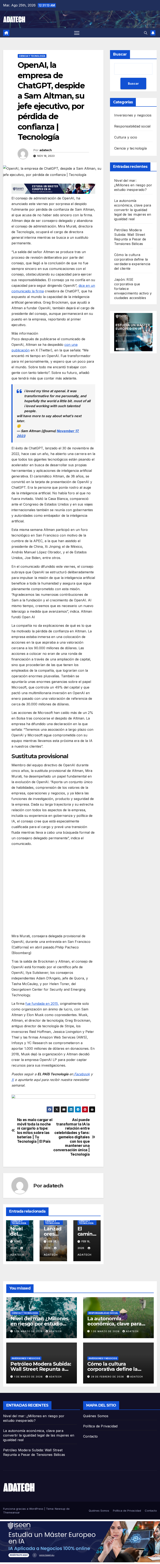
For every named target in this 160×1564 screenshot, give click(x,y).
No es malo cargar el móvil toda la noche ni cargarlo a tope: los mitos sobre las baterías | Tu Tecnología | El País (34, 1131)
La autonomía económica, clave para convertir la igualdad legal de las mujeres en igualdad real (132, 210)
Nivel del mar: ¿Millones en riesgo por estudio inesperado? (133, 185)
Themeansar (11, 1512)
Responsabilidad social (132, 126)
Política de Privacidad (100, 1426)
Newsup (60, 1508)
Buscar (120, 54)
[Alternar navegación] (77, 33)
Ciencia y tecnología (32, 56)
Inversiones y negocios (132, 115)
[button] (145, 33)
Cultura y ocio (125, 137)
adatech (45, 150)
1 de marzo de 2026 (29, 1331)
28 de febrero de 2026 (108, 1376)
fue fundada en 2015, (42, 1003)
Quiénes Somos (96, 1416)
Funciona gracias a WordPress (23, 1508)
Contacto (90, 1436)
